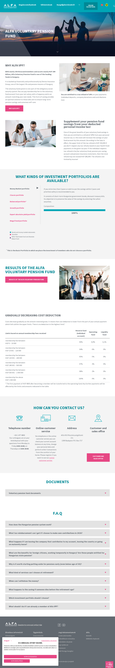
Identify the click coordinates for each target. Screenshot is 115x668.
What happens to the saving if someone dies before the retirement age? (41, 589)
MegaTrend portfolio (18, 221)
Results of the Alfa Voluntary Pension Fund (26, 279)
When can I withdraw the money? (24, 581)
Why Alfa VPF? (14, 108)
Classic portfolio (17, 195)
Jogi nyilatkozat (63, 645)
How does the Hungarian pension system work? (30, 524)
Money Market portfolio (19, 189)
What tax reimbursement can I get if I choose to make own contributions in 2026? (45, 533)
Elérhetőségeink (10, 636)
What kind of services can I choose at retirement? (31, 572)
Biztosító (89, 636)
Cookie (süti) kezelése (64, 636)
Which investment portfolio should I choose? (29, 598)
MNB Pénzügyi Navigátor (65, 651)
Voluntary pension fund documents (25, 493)
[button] (8, 640)
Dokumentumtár (38, 636)
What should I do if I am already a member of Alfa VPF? (33, 606)
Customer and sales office (98, 457)
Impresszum (62, 648)
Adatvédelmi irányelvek (65, 642)
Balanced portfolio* (18, 201)
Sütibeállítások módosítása (66, 639)
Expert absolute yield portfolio (22, 214)
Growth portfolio (17, 208)
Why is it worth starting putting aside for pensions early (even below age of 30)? (45, 564)
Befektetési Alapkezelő (92, 639)
